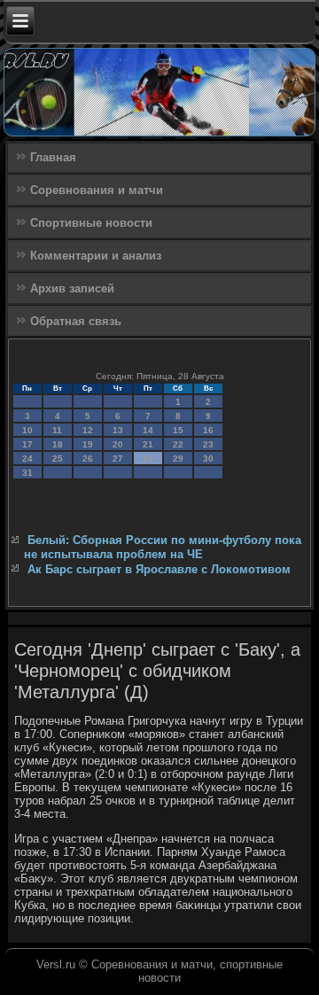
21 (148, 444)
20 (118, 444)
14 (148, 430)
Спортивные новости (91, 222)
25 (57, 458)
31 (27, 473)
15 (178, 430)
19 (87, 444)
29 (178, 458)
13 (118, 430)
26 (87, 458)
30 (208, 458)
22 (178, 444)
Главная (53, 157)
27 (118, 458)
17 (27, 444)
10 (27, 430)
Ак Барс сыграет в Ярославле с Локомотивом (159, 569)
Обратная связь (75, 321)
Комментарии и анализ (95, 255)
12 (87, 430)
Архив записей (72, 288)
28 (148, 458)
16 (208, 430)
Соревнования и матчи (96, 190)
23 (208, 444)
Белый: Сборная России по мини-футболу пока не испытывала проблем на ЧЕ (162, 547)
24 (27, 458)
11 (57, 430)
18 (57, 444)
